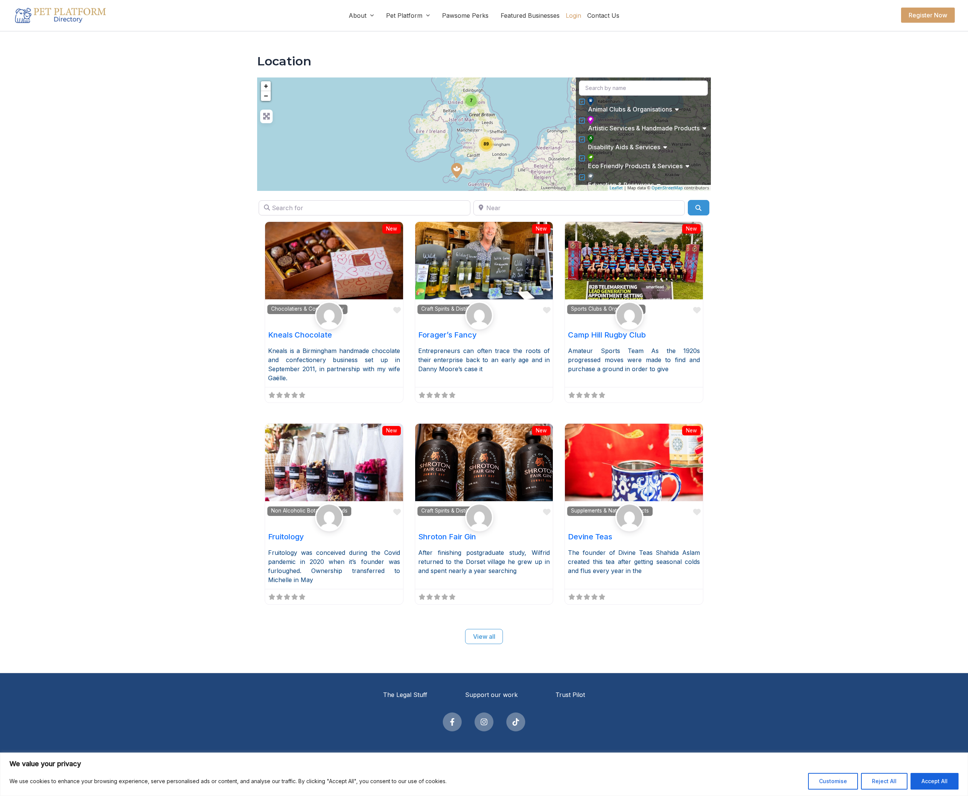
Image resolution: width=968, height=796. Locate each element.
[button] (370, 15)
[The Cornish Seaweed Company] (456, 170)
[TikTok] (515, 721)
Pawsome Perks (465, 15)
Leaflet (616, 187)
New (391, 229)
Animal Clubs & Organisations (630, 109)
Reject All (884, 781)
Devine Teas (590, 536)
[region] (484, 774)
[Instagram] (484, 721)
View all (484, 636)
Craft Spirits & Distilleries (450, 309)
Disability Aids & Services (624, 147)
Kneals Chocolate (300, 334)
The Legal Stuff (405, 694)
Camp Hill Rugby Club (607, 334)
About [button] (357, 15)
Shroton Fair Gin (447, 536)
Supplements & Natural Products (610, 511)
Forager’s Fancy (447, 334)
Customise (833, 781)
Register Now (928, 15)
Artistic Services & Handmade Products (644, 128)
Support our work (491, 694)
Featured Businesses (530, 15)
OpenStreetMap (667, 187)
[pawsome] (334, 315)
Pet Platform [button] (404, 15)
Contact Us (603, 15)
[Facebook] (452, 721)
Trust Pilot (570, 694)
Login (573, 15)
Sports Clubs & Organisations (606, 309)
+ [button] (266, 86)
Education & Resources (621, 185)
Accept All (934, 781)
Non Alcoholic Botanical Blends (309, 511)
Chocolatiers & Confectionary (307, 309)
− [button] (266, 96)
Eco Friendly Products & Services (635, 166)
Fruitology (286, 536)
